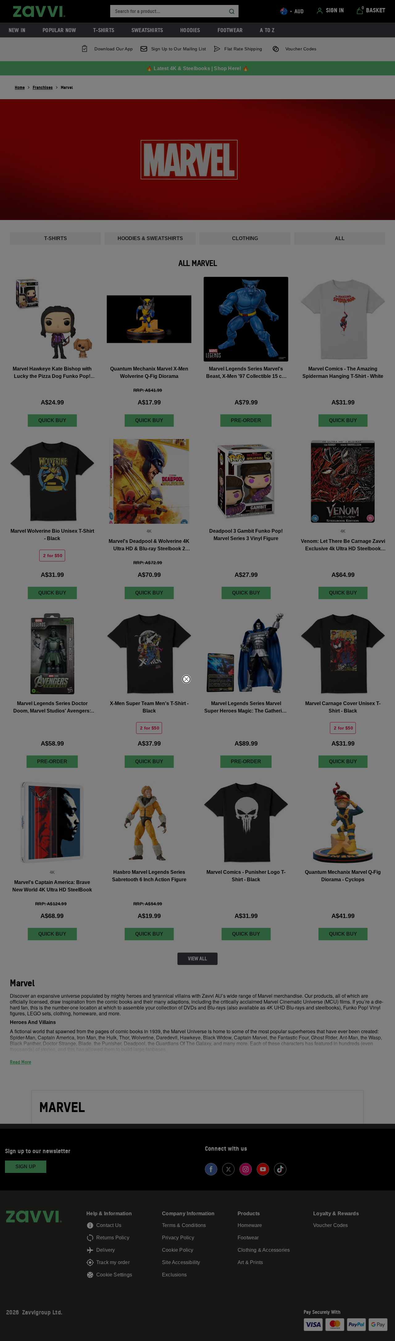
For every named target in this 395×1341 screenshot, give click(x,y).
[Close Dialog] (186, 679)
